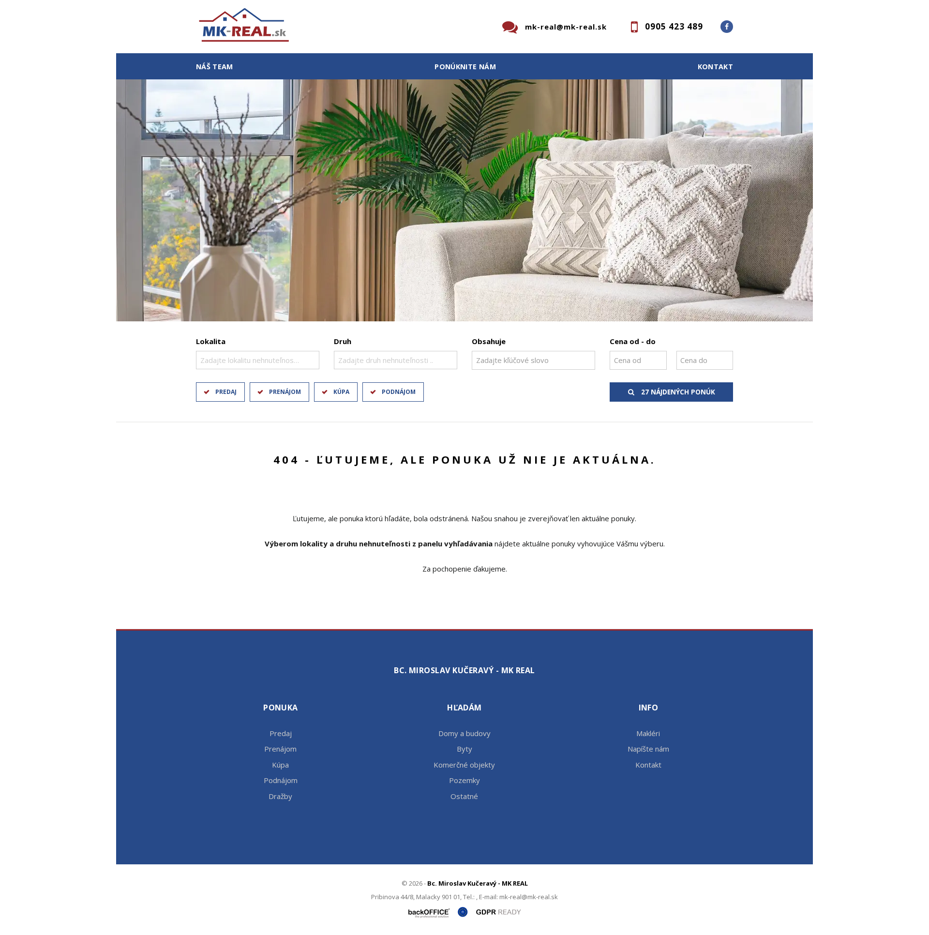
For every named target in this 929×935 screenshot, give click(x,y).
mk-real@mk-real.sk (566, 26)
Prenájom (285, 392)
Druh (342, 341)
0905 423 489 (674, 26)
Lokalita (210, 341)
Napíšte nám (648, 749)
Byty (464, 749)
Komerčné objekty (464, 764)
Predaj (226, 392)
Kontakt (716, 66)
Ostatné (464, 796)
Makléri (648, 733)
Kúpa (341, 392)
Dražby (280, 796)
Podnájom (399, 392)
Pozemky (464, 780)
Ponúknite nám (465, 66)
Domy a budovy (464, 733)
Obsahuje (489, 341)
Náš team (214, 66)
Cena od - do (633, 341)
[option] (464, 200)
